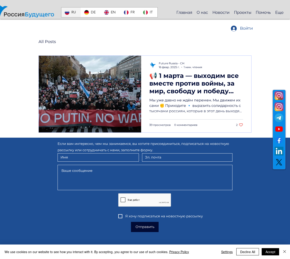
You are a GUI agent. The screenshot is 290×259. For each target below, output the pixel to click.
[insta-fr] (279, 95)
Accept (270, 251)
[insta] (279, 106)
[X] (279, 162)
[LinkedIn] (279, 151)
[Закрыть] (284, 251)
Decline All (247, 251)
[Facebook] (279, 140)
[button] (202, 12)
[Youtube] (279, 129)
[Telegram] (279, 117)
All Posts (47, 41)
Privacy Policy (179, 251)
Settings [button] (227, 251)
